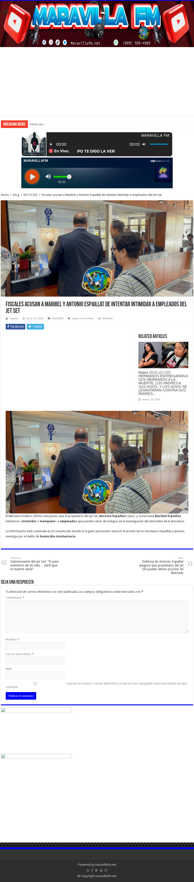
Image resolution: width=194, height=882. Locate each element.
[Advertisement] (97, 82)
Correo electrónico (20, 654)
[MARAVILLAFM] (97, 24)
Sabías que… (38, 124)
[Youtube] (101, 870)
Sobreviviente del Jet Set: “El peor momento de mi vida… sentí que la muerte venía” (34, 564)
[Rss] (88, 870)
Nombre (12, 639)
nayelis (14, 318)
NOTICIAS (30, 195)
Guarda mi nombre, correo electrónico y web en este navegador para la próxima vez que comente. (96, 685)
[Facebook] (92, 870)
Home (5, 195)
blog (16, 195)
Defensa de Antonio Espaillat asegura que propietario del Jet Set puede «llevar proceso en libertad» (161, 566)
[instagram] (106, 870)
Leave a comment (83, 318)
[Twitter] (96, 870)
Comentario (15, 597)
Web (9, 669)
